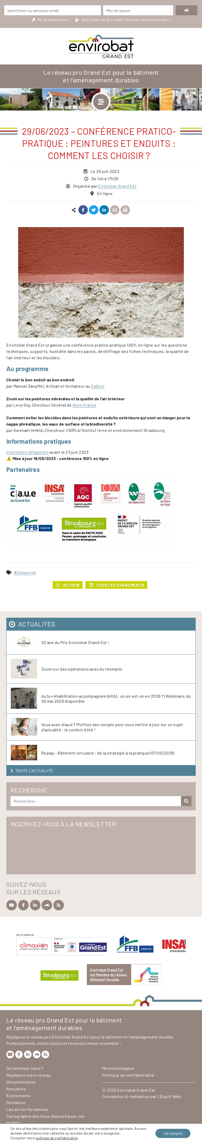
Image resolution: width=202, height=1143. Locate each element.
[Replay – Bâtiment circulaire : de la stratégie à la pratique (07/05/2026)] (26, 753)
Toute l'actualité (34, 770)
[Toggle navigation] (101, 101)
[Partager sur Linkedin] (104, 210)
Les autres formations (27, 1109)
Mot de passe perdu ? (54, 20)
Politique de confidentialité (128, 1074)
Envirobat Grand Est (117, 185)
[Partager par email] (115, 210)
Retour (71, 584)
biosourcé (26, 572)
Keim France (85, 404)
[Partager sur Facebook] (83, 210)
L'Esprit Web (169, 1096)
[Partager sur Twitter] (94, 210)
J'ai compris (173, 1133)
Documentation (21, 1081)
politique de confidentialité (57, 1138)
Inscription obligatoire (27, 452)
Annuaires (16, 1088)
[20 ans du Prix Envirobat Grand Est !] (26, 642)
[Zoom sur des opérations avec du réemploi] (26, 669)
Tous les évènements (120, 584)
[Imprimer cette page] (125, 210)
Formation (16, 1102)
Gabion (97, 385)
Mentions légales (118, 1068)
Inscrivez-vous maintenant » (148, 20)
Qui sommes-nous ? (24, 1068)
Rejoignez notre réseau (28, 1074)
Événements (18, 1095)
